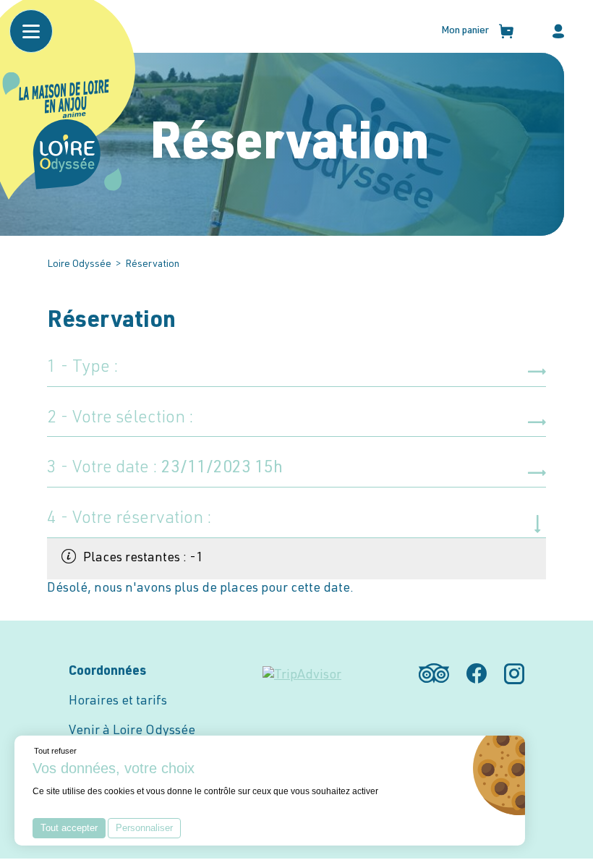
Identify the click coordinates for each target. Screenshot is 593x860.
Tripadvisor (434, 673)
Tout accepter (69, 827)
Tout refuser (55, 750)
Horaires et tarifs (118, 701)
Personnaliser (144, 827)
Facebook (476, 673)
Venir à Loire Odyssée (132, 731)
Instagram (514, 673)
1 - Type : (83, 368)
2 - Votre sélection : (120, 418)
